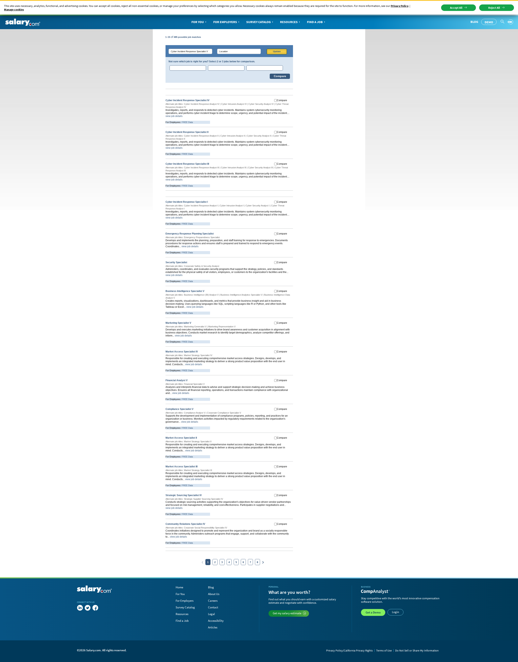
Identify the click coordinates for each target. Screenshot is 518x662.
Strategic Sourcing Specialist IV (184, 495)
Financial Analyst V (177, 380)
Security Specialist (176, 262)
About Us (213, 594)
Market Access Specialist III (181, 466)
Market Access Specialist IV (182, 351)
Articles (212, 627)
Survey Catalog (258, 22)
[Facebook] (95, 607)
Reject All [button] (494, 8)
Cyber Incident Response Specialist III (187, 163)
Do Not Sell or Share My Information (417, 650)
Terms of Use (384, 650)
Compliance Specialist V (179, 409)
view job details (174, 116)
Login (395, 612)
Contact (213, 607)
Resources (289, 22)
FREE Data (187, 122)
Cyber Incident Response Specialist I (187, 202)
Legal (211, 614)
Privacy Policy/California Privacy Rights (349, 650)
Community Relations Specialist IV (185, 524)
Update (277, 51)
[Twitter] (88, 607)
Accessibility (216, 621)
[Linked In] (80, 607)
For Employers (225, 22)
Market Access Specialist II (181, 437)
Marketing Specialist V (178, 322)
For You (197, 22)
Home (179, 587)
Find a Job (315, 22)
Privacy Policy (399, 6)
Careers (213, 601)
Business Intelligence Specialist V (185, 291)
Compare (280, 76)
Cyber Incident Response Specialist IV (187, 100)
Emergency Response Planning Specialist (190, 233)
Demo (489, 22)
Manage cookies (14, 9)
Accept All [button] (456, 8)
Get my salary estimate (287, 613)
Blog (474, 22)
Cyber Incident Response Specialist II (187, 132)
